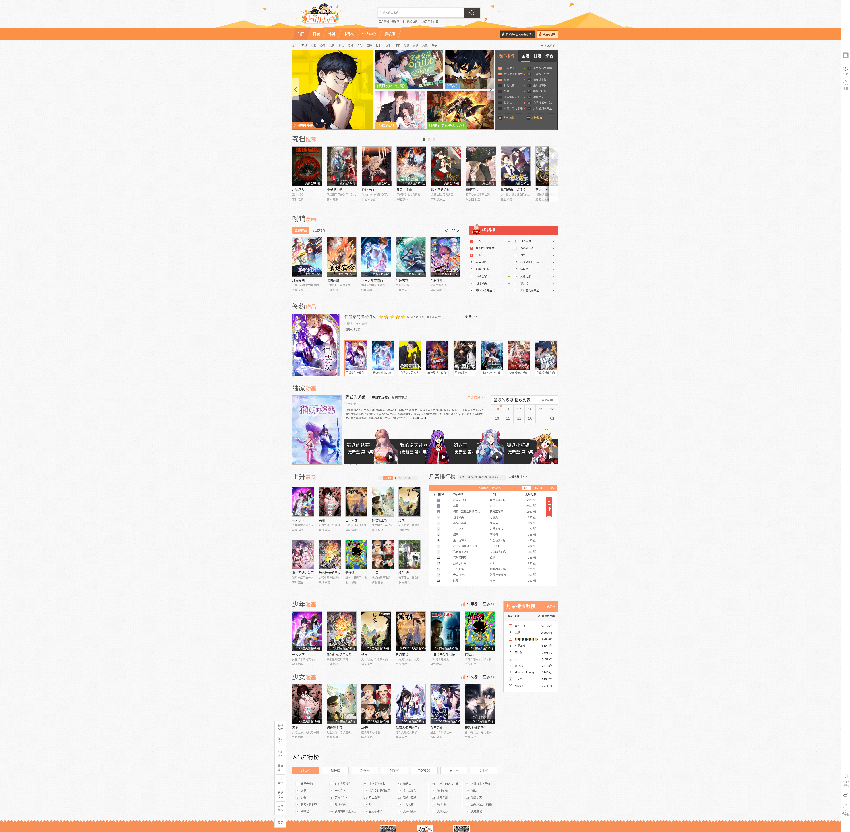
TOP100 (424, 770)
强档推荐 (280, 727)
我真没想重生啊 (545, 372)
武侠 (415, 45)
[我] (845, 55)
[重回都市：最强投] (516, 166)
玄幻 (304, 45)
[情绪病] (356, 554)
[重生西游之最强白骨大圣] (303, 554)
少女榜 (472, 677)
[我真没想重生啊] (546, 355)
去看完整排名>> (518, 477)
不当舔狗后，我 (529, 262)
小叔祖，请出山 (338, 190)
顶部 (280, 822)
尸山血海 (374, 797)
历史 (425, 45)
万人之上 (541, 190)
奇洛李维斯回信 (476, 727)
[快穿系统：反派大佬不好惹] (519, 355)
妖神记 (305, 811)
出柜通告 (472, 190)
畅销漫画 (280, 740)
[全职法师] (445, 257)
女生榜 (483, 770)
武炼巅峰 (333, 280)
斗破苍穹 (536, 117)
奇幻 (360, 45)
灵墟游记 (476, 811)
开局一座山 (404, 190)
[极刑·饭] (409, 554)
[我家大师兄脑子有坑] (411, 704)
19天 (375, 573)
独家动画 (280, 767)
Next (553, 174)
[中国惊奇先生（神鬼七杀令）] (445, 631)
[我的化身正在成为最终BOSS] (492, 355)
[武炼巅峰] (342, 257)
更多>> (551, 606)
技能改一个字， (542, 74)
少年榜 (472, 604)
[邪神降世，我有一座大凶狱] (437, 355)
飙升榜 (335, 770)
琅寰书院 (298, 280)
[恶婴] (330, 502)
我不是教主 (438, 727)
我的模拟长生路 (542, 102)
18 (508, 409)
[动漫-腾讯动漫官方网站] (330, 15)
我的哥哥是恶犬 (409, 372)
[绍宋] (409, 502)
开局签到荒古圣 (542, 108)
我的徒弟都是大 (513, 74)
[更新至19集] (380, 397)
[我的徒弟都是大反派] (330, 554)
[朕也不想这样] (446, 166)
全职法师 (436, 280)
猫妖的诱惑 (355, 397)
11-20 (398, 477)
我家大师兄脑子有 (408, 727)
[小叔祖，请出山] (342, 166)
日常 (397, 45)
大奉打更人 (409, 811)
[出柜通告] (481, 166)
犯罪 (378, 45)
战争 (434, 45)
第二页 (429, 139)
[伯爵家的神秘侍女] (316, 345)
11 (519, 418)
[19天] (383, 554)
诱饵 (474, 790)
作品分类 (550, 46)
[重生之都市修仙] (376, 257)
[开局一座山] (411, 166)
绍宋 (506, 79)
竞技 (406, 45)
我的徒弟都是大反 (339, 654)
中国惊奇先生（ (513, 97)
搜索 (472, 13)
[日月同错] (356, 502)
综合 (549, 56)
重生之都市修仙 (372, 280)
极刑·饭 (524, 283)
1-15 (526, 488)
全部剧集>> (548, 400)
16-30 (538, 488)
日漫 (537, 56)
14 (552, 409)
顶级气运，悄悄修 (482, 804)
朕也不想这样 (440, 190)
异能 (313, 45)
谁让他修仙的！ (411, 21)
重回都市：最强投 (513, 190)
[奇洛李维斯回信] (480, 704)
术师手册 (442, 797)
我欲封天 (476, 797)
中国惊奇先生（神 (442, 654)
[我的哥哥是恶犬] (410, 355)
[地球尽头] (307, 166)
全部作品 (301, 230)
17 (519, 409)
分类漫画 (280, 794)
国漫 (525, 56)
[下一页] (415, 478)
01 (552, 418)
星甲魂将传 (540, 85)
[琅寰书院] (307, 257)
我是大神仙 (307, 784)
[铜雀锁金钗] (383, 502)
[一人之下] (303, 502)
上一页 (424, 139)
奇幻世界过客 (343, 784)
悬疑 (350, 45)
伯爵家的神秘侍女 (360, 317)
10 (530, 418)
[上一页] (380, 478)
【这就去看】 (419, 418)
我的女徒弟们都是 (379, 790)
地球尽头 (538, 97)
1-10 (388, 477)
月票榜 (305, 770)
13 (497, 418)
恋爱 (295, 45)
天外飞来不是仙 (480, 784)
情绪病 (395, 21)
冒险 (369, 45)
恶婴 (506, 91)
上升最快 (280, 781)
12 (508, 418)
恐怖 (322, 45)
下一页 (434, 139)
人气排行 (280, 808)
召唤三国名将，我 (447, 784)
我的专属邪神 (309, 804)
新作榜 (365, 770)
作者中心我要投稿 (519, 34)
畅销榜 (394, 770)
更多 (471, 316)
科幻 (341, 45)
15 (541, 409)
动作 (387, 45)
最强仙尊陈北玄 (382, 372)
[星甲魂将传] (465, 355)
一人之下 (509, 68)
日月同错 (384, 21)
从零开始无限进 (513, 108)
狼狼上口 (368, 190)
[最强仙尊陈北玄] (383, 355)
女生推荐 (319, 230)
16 (530, 409)
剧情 (332, 45)
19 (497, 409)
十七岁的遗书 (377, 784)
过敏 (303, 797)
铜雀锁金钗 (540, 79)
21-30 (407, 477)
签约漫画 (280, 754)
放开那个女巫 (430, 21)
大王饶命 (508, 117)
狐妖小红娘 (540, 91)
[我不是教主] (445, 704)
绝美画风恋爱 (352, 329)
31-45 (550, 488)
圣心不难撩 (375, 811)
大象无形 (525, 276)
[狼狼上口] (377, 166)
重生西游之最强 (542, 68)
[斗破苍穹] (411, 257)
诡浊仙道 (442, 790)
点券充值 (549, 34)
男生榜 (454, 770)
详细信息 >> (476, 397)
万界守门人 (527, 248)
